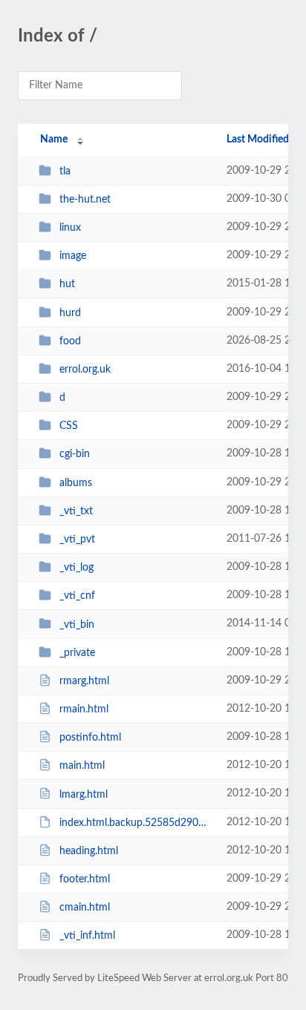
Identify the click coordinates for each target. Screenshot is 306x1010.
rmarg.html (84, 681)
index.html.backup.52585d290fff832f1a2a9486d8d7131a (135, 823)
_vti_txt (76, 511)
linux (70, 228)
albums (75, 483)
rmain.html (83, 709)
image (72, 256)
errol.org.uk (85, 369)
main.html (82, 766)
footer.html (84, 879)
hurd (70, 313)
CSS (68, 426)
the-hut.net (85, 199)
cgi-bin (74, 454)
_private (77, 653)
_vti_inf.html (87, 936)
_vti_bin (76, 624)
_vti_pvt (77, 539)
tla (65, 171)
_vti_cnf (77, 596)
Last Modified (258, 139)
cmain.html (84, 907)
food (70, 341)
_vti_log (76, 568)
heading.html (88, 851)
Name (54, 139)
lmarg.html (83, 794)
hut (67, 284)
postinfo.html (90, 737)
